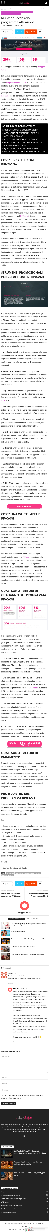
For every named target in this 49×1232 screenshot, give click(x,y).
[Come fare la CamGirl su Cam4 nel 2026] (5, 948)
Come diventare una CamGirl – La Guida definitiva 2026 (27, 954)
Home (2, 8)
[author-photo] (24, 905)
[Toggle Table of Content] (42, 126)
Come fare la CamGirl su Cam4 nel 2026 (23, 946)
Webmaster (29, 12)
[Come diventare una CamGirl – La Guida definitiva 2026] (5, 956)
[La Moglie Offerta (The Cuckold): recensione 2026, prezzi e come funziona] (7, 1154)
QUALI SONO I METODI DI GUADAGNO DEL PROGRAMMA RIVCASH (24, 143)
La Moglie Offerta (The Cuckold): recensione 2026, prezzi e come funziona (30, 1152)
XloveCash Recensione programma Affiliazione (11, 894)
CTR (3, 400)
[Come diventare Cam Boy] (5, 933)
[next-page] (26, 962)
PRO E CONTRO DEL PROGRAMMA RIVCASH (24, 152)
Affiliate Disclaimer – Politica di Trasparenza (18, 1223)
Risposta (10, 983)
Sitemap (24, 1226)
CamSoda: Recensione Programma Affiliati (38, 894)
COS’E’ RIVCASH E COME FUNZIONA (21, 130)
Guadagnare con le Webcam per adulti (16, 8)
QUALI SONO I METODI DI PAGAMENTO (22, 149)
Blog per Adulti (7, 25)
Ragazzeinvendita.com (16, 83)
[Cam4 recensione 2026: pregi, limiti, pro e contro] (7, 1176)
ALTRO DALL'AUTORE (32, 919)
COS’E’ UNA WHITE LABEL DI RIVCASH (21, 139)
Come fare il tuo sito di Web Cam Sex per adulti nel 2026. (28, 939)
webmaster (33, 688)
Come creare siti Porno (8, 1212)
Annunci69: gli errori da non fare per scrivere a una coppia (28, 1163)
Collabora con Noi (38, 1223)
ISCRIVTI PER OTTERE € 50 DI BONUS (24, 744)
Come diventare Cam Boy (18, 931)
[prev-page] (23, 962)
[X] (24, 1136)
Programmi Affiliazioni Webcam (11, 14)
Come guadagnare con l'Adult (10, 1195)
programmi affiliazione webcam (25, 873)
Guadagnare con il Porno (9, 1209)
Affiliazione (10, 873)
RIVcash (4, 96)
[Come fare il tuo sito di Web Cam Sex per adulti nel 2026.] (5, 941)
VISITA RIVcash (24, 506)
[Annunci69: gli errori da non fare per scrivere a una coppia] (7, 1165)
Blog (2, 1192)
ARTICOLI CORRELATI (16, 919)
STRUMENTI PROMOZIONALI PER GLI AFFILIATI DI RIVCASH (21, 134)
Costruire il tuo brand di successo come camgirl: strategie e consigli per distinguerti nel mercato (28, 924)
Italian (31, 1230)
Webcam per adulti (7, 875)
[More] (39, 31)
